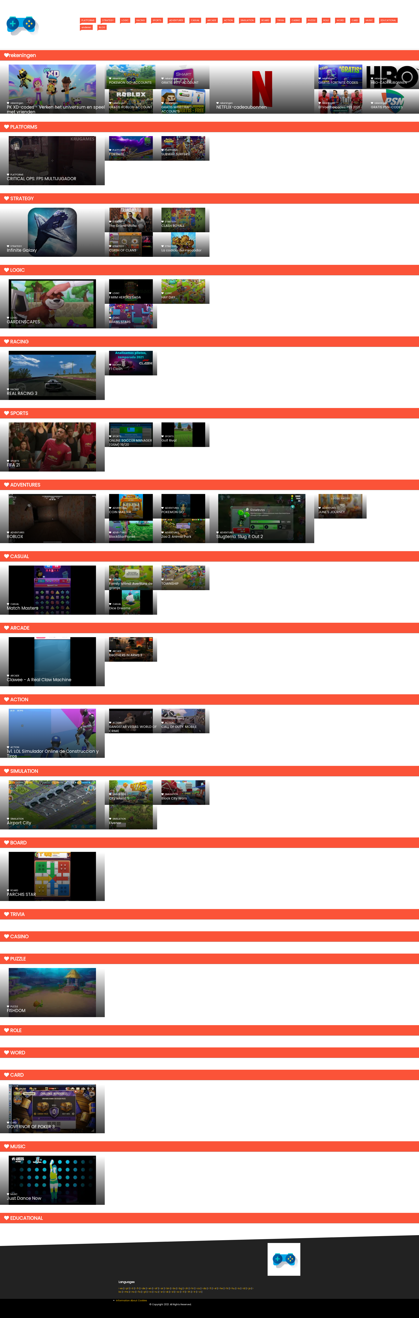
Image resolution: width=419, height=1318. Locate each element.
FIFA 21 (13, 465)
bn (168, 1288)
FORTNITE (116, 154)
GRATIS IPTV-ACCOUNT (180, 82)
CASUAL (196, 20)
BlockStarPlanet (122, 536)
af (155, 1288)
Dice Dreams (119, 608)
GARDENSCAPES (23, 322)
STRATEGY (108, 20)
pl (144, 1291)
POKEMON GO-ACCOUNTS (130, 82)
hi (227, 1288)
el (215, 1288)
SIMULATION (248, 20)
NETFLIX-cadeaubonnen (241, 107)
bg (180, 1288)
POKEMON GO (172, 512)
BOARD (266, 20)
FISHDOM (16, 1011)
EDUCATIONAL (389, 20)
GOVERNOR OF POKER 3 (31, 1127)
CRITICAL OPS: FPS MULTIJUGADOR (41, 179)
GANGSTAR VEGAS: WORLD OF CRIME (133, 728)
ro (150, 1291)
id (244, 1288)
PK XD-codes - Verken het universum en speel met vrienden (56, 109)
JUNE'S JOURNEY (332, 512)
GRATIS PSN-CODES (387, 107)
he (221, 1288)
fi (210, 1288)
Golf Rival (168, 440)
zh (186, 1288)
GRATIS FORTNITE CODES (338, 82)
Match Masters (22, 608)
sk (167, 1291)
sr (161, 1291)
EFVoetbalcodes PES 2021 (339, 107)
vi (199, 1291)
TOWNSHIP (170, 583)
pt (127, 1288)
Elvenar (115, 823)
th (188, 1291)
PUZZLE (312, 20)
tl (183, 1291)
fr (137, 1288)
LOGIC (126, 20)
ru (156, 1291)
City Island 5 (119, 798)
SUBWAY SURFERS (175, 154)
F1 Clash (115, 369)
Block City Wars (174, 798)
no (133, 1291)
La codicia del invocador (181, 250)
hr (192, 1288)
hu (233, 1288)
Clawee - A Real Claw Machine (39, 680)
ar (161, 1288)
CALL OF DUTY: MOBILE (179, 726)
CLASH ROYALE (173, 225)
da (204, 1288)
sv (178, 1291)
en (150, 1288)
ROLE (326, 20)
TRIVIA (281, 20)
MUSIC (370, 20)
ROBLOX (15, 537)
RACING (141, 20)
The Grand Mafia (123, 225)
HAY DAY (168, 297)
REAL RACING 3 (22, 393)
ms (126, 1291)
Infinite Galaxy (22, 250)
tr (194, 1291)
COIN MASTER (120, 512)
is (238, 1288)
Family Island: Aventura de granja (131, 585)
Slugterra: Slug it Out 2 (239, 537)
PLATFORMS (89, 20)
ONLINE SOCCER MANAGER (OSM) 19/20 (130, 442)
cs (198, 1288)
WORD (341, 20)
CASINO (297, 20)
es (121, 1288)
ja (249, 1288)
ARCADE (212, 20)
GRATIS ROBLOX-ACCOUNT (130, 107)
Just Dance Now (24, 1198)
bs (174, 1288)
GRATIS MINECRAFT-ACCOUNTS (177, 109)
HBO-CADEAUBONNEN (389, 82)
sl (172, 1291)
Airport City (19, 823)
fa (139, 1291)
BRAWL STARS (120, 322)
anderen (87, 27)
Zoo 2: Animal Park (176, 536)
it (132, 1288)
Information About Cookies (131, 1300)
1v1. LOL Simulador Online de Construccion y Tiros (53, 753)
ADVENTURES (177, 20)
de (143, 1288)
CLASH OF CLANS (122, 250)
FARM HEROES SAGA (125, 297)
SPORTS (158, 20)
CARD (356, 20)
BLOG (103, 27)
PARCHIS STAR (21, 894)
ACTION (229, 20)
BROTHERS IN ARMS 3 (125, 655)
